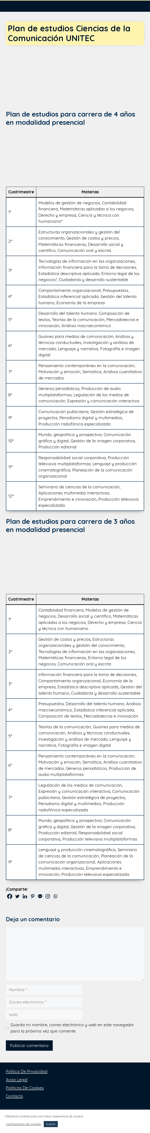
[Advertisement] (75, 74)
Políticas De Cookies (25, 1087)
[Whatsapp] (55, 896)
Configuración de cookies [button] (23, 1124)
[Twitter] (17, 896)
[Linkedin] (24, 896)
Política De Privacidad (26, 1071)
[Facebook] (9, 896)
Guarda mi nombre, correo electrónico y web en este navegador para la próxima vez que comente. (72, 1027)
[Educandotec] (11, 6)
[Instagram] (47, 896)
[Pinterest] (32, 896)
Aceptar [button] (50, 1124)
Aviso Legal (17, 1079)
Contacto (14, 1096)
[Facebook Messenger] (40, 896)
